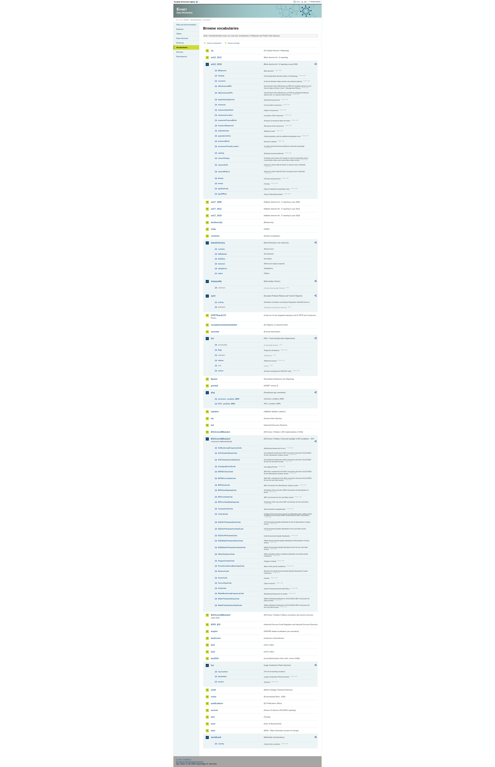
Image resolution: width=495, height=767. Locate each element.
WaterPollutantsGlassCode (228, 599)
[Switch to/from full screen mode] (305, 2)
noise (213, 697)
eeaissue (221, 264)
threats (220, 178)
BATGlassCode (224, 485)
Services (179, 52)
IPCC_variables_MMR (226, 404)
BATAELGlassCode (225, 472)
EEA (186, 2)
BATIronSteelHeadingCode (228, 502)
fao (212, 338)
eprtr (213, 296)
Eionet (186, 20)
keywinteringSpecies (226, 100)
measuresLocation (225, 115)
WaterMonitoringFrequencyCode (231, 593)
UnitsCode (222, 588)
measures (222, 105)
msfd (213, 690)
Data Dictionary (196, 20)
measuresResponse (226, 126)
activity (221, 302)
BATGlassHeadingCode (227, 490)
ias (212, 418)
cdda (213, 229)
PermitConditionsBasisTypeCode (231, 566)
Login (298, 1)
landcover (216, 638)
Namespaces (181, 56)
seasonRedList (224, 172)
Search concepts (234, 43)
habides (215, 412)
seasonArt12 (223, 165)
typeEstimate (223, 189)
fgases (214, 379)
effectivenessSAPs (225, 93)
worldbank (216, 737)
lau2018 (214, 658)
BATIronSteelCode (225, 497)
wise (213, 730)
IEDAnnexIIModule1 (220, 432)
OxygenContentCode (226, 561)
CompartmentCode (225, 509)
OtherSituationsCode (226, 554)
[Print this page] (302, 2)
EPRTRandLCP (218, 315)
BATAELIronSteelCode (227, 478)
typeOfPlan (222, 194)
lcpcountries (223, 672)
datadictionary (218, 243)
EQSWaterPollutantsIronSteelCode (232, 547)
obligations (222, 269)
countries (221, 81)
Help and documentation (186, 25)
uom (213, 724)
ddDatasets (222, 254)
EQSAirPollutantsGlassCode (229, 522)
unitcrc (221, 371)
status (220, 273)
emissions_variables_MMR (228, 399)
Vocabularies (182, 47)
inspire (214, 631)
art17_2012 (216, 209)
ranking (221, 153)
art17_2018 (216, 215)
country (221, 744)
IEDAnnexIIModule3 (220, 439)
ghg (213, 392)
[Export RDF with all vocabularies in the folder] (315, 64)
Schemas (180, 43)
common (215, 236)
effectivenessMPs (225, 86)
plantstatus (222, 676)
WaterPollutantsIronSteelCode (230, 605)
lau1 (213, 645)
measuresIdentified (225, 110)
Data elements (182, 38)
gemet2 (214, 386)
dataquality (216, 281)
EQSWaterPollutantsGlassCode (230, 541)
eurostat (215, 332)
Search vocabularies (214, 43)
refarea (220, 360)
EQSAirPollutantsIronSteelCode (230, 529)
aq (212, 50)
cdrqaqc (221, 76)
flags (220, 350)
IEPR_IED (215, 624)
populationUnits (224, 136)
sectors (221, 682)
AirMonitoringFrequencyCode (230, 448)
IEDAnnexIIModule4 (220, 615)
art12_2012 (216, 57)
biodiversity (216, 222)
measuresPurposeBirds (227, 120)
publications (217, 703)
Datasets (179, 29)
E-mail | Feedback (183, 759)
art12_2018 (216, 64)
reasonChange (223, 158)
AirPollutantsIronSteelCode (229, 460)
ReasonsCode (223, 571)
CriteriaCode (223, 514)
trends (220, 183)
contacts (221, 249)
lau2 (213, 652)
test (212, 717)
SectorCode (222, 578)
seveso (214, 710)
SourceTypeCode (225, 583)
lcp (212, 665)
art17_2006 (216, 202)
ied (212, 425)
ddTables (221, 259)
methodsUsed (223, 131)
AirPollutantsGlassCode (227, 453)
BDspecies (222, 71)
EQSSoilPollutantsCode (227, 536)
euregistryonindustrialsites (224, 325)
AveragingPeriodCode (227, 466)
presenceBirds (223, 141)
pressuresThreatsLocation (228, 146)
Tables (179, 34)
